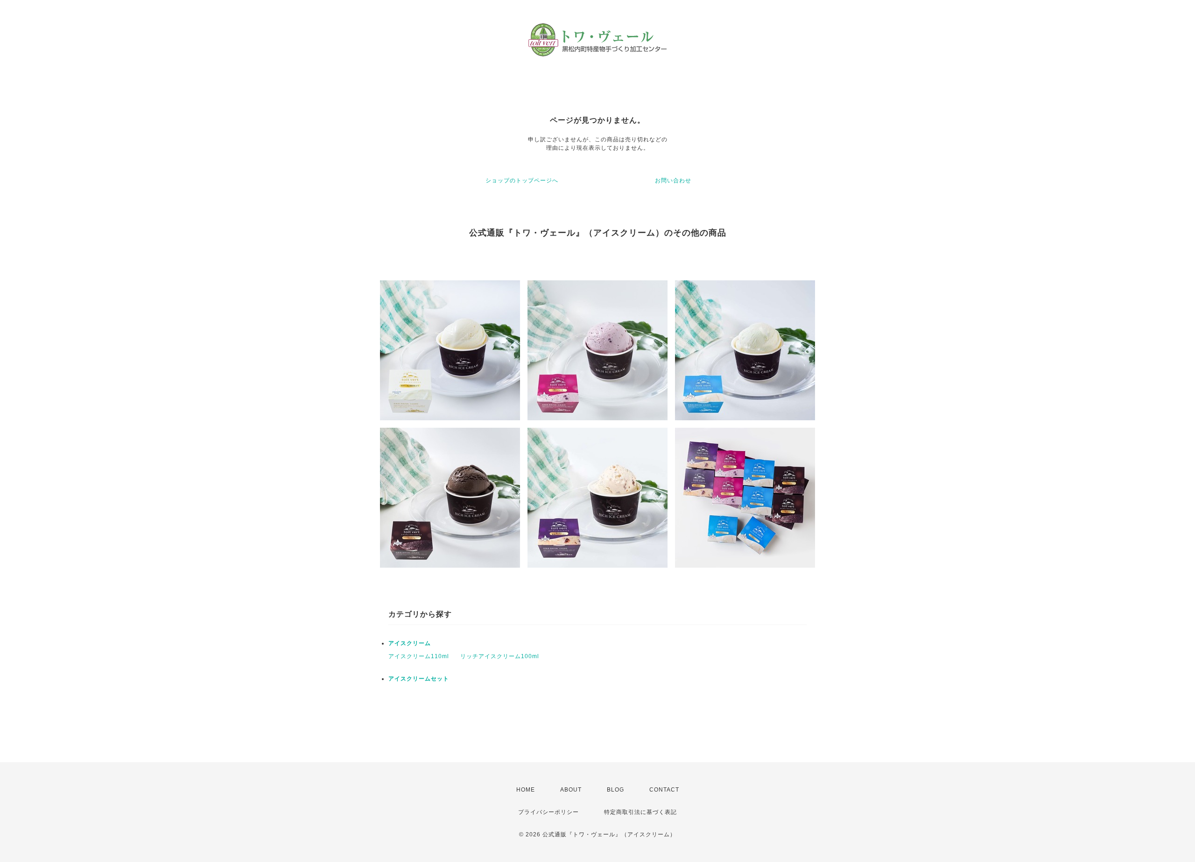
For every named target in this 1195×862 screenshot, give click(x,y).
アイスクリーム (409, 643)
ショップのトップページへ (521, 180)
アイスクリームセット (418, 678)
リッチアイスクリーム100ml (499, 656)
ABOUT (571, 789)
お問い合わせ (673, 180)
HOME (525, 789)
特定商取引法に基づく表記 (640, 812)
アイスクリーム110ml (418, 656)
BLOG (615, 789)
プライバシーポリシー (548, 812)
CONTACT (664, 789)
